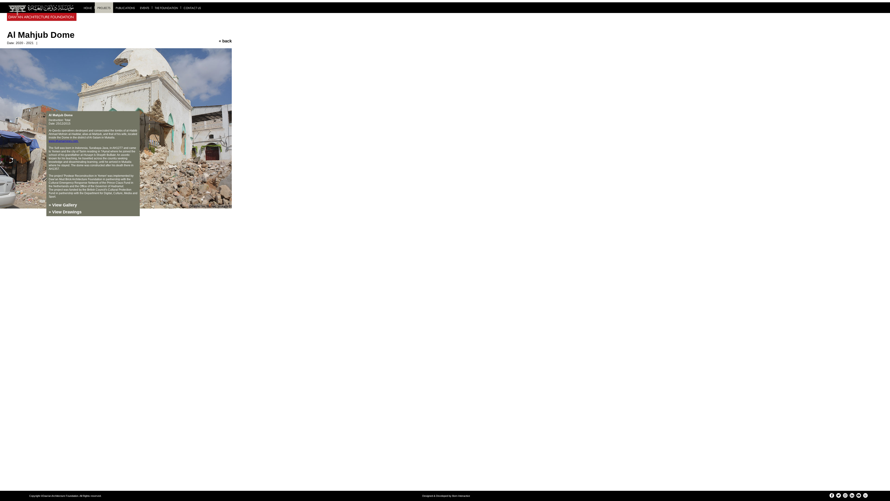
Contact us (192, 8)
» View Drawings (65, 212)
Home (88, 8)
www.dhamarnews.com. (64, 141)
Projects (104, 8)
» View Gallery (63, 205)
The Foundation (166, 8)
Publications (125, 8)
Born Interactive (461, 496)
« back (225, 41)
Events (144, 8)
